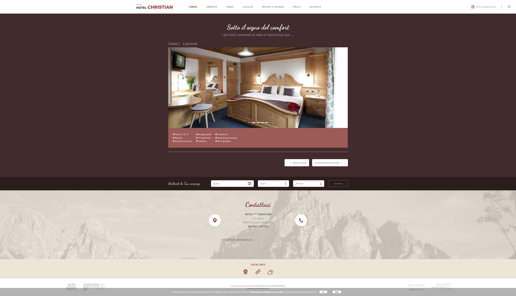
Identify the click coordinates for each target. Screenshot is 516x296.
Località (248, 6)
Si (323, 292)
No (336, 292)
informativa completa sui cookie (267, 291)
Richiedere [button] (338, 184)
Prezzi (296, 6)
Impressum (241, 286)
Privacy (233, 286)
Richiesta (315, 6)
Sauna (229, 6)
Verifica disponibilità (486, 7)
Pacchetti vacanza (273, 6)
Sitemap (248, 286)
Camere (193, 6)
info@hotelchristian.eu (236, 240)
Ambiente (211, 6)
